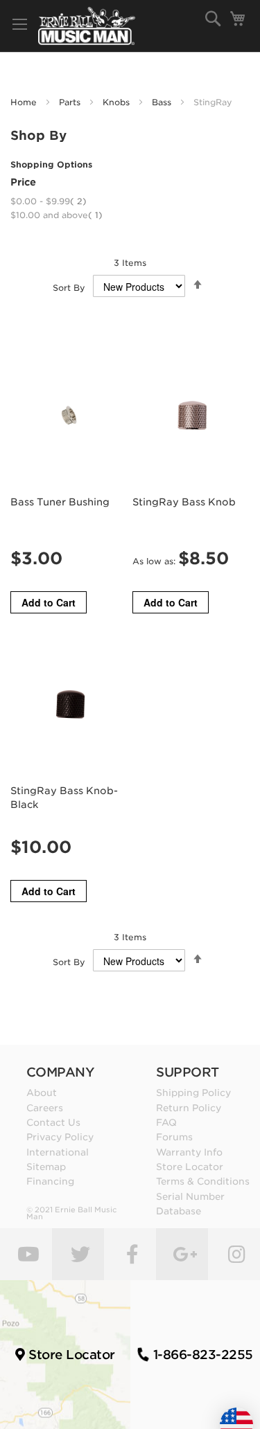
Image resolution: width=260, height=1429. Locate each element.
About (41, 1092)
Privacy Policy (60, 1136)
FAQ (166, 1122)
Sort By (69, 287)
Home (25, 102)
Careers (44, 1107)
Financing (50, 1181)
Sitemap (46, 1166)
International (57, 1152)
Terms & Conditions (203, 1181)
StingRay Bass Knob (184, 501)
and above (56, 215)
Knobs (117, 102)
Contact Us (53, 1122)
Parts (71, 102)
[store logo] (86, 26)
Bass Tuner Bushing (60, 501)
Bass (163, 102)
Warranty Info (189, 1152)
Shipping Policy (193, 1092)
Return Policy (188, 1107)
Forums (174, 1136)
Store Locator (189, 1166)
